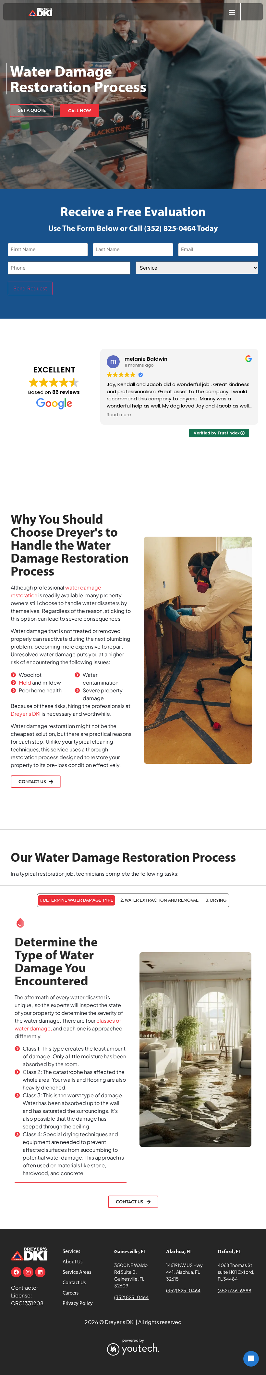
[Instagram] (28, 1272)
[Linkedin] (40, 1272)
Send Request (30, 288)
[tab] (76, 900)
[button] (231, 11)
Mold (25, 682)
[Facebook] (16, 1272)
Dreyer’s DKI (26, 713)
